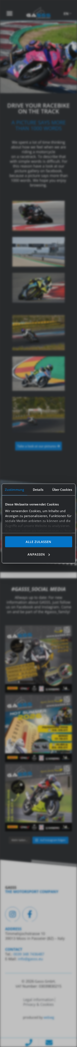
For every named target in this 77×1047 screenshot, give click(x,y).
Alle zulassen (38, 542)
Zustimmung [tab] (14, 489)
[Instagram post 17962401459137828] (38, 728)
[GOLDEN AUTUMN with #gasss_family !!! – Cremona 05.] (38, 659)
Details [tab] (38, 489)
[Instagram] (12, 914)
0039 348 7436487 (28, 954)
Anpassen (36, 554)
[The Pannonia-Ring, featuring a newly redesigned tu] (38, 797)
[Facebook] (29, 914)
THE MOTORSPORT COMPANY (31, 891)
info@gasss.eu (30, 958)
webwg (49, 1017)
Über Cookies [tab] (62, 489)
